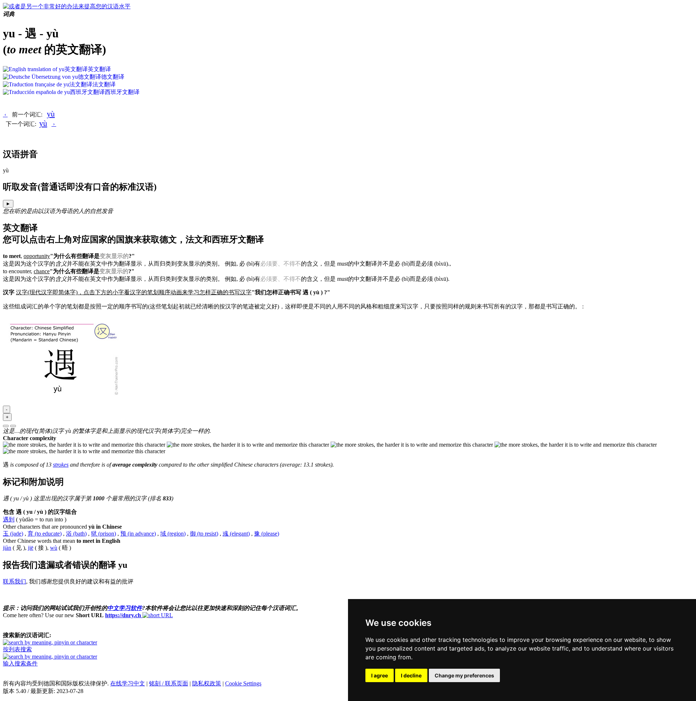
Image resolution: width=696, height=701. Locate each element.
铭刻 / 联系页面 (168, 683)
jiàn (7, 548)
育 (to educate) (45, 533)
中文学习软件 (124, 608)
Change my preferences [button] (464, 675)
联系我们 (14, 581)
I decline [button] (411, 675)
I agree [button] (379, 675)
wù (53, 548)
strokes (61, 465)
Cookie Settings (243, 683)
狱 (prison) (103, 533)
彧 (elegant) (236, 533)
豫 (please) (266, 533)
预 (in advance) (138, 533)
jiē (30, 548)
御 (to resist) (204, 533)
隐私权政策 (206, 683)
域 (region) (173, 533)
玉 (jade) (13, 533)
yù (51, 113)
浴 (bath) (76, 533)
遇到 (8, 519)
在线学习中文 (127, 683)
